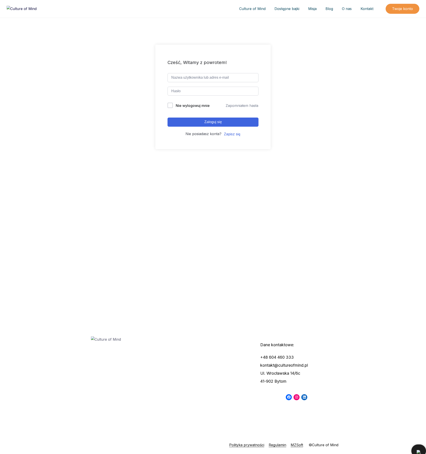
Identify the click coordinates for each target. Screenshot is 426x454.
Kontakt (367, 8)
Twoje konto (402, 8)
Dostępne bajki (286, 8)
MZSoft (297, 445)
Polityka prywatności (246, 445)
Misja (312, 8)
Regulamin (277, 445)
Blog (329, 8)
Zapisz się (232, 134)
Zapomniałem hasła (242, 105)
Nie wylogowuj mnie (193, 105)
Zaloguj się (213, 122)
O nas (347, 8)
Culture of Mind (252, 8)
